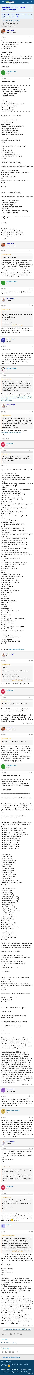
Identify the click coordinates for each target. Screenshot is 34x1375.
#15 (32, 1117)
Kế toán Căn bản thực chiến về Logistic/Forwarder (13, 8)
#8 (32, 412)
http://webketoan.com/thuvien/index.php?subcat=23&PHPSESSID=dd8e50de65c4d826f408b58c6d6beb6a (16, 398)
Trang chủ (4, 1366)
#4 (32, 288)
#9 (32, 450)
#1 (32, 37)
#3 (32, 251)
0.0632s (26, 1372)
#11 (32, 697)
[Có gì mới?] (32, 2)
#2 (32, 78)
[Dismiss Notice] (31, 7)
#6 (32, 346)
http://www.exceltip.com (16, 649)
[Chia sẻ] (30, 37)
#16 (32, 1148)
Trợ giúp (25, 1364)
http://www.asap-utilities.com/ (11, 432)
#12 (32, 735)
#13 (32, 772)
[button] (32, 1373)
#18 (32, 1232)
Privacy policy (18, 1364)
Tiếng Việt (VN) (7, 1361)
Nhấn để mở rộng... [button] (17, 325)
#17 (32, 1193)
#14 (32, 1096)
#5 (32, 305)
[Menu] (2, 2)
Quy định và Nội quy (7, 1364)
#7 (32, 375)
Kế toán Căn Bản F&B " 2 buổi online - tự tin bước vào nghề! (16, 16)
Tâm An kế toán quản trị (9, 1343)
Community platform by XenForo (16, 1369)
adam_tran (5, 26)
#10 (32, 661)
